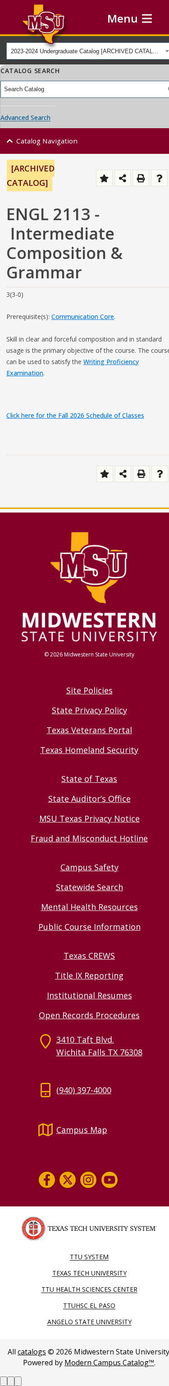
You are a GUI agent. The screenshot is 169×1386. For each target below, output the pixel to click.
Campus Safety (89, 867)
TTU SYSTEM (89, 1256)
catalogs (32, 1352)
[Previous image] (3, 1381)
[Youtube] (109, 1179)
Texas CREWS (89, 955)
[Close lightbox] (18, 1381)
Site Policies (89, 690)
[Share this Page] (122, 178)
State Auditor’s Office (89, 798)
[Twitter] (67, 1179)
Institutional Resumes (89, 995)
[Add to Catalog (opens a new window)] (104, 178)
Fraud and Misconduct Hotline (89, 838)
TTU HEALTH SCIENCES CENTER (89, 1289)
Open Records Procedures (89, 1015)
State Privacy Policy (89, 710)
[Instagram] (88, 1179)
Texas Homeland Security (89, 749)
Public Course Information (89, 926)
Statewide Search (89, 887)
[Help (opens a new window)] (159, 178)
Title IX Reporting (89, 975)
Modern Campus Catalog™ (109, 1363)
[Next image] (10, 1381)
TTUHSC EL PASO (89, 1305)
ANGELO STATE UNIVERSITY (89, 1321)
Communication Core (82, 316)
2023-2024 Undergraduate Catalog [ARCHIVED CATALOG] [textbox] (87, 51)
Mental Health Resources (89, 906)
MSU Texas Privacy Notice (89, 818)
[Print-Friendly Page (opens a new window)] (140, 178)
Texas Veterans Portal (89, 730)
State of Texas (89, 778)
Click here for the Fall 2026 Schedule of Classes (75, 415)
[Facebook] (47, 1179)
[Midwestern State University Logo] (89, 586)
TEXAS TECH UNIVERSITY (89, 1273)
